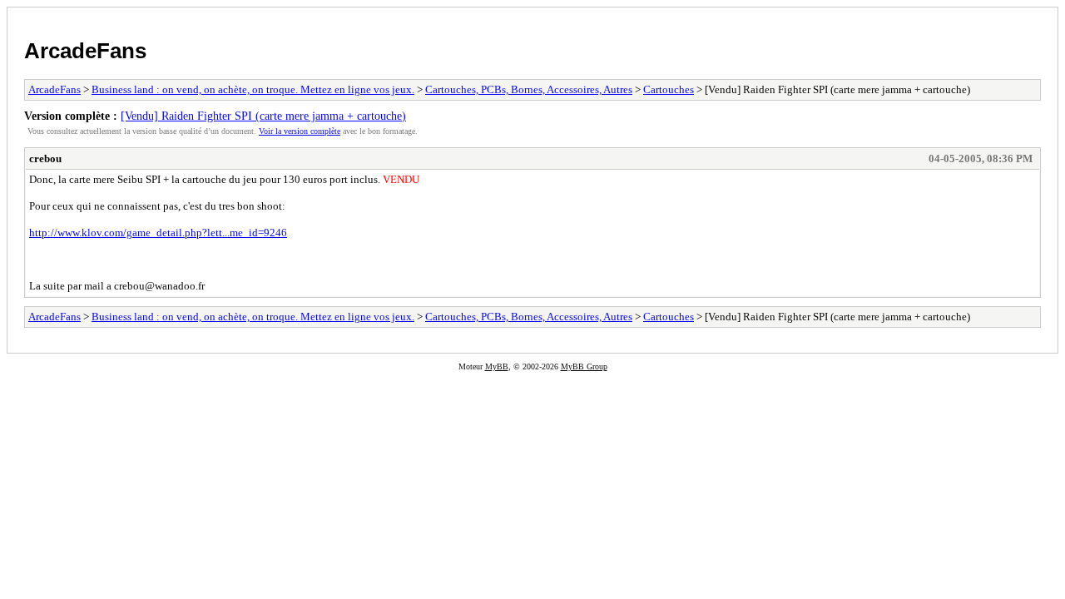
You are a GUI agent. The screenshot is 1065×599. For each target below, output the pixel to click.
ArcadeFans (85, 50)
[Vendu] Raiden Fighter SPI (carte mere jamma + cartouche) (263, 115)
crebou (45, 158)
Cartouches (668, 89)
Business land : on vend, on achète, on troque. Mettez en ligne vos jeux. (253, 89)
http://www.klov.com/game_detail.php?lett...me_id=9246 (158, 232)
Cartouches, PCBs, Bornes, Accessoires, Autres (528, 89)
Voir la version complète (299, 131)
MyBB (496, 366)
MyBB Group (584, 366)
